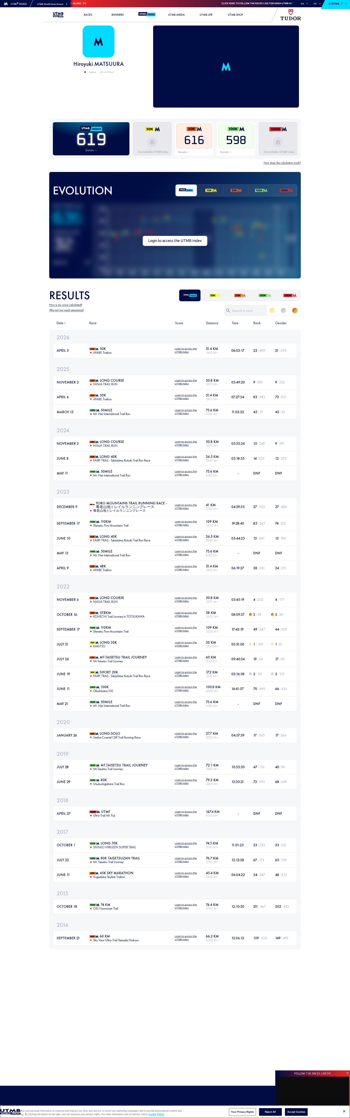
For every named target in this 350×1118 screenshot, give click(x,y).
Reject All (270, 1112)
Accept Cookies (296, 1112)
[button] (52, 4)
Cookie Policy (156, 1114)
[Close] (344, 1111)
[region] (175, 1111)
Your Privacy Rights (242, 1112)
